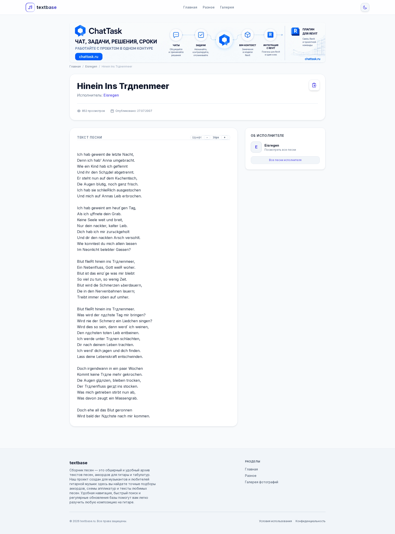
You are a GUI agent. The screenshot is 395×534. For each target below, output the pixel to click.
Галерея (227, 7)
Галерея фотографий (261, 482)
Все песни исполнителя (285, 160)
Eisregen (91, 66)
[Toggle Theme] (365, 7)
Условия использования (275, 521)
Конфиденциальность (311, 521)
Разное (209, 7)
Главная (190, 7)
